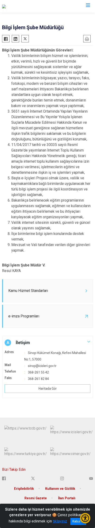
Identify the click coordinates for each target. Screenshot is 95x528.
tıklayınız (60, 521)
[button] (47, 342)
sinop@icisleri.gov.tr (42, 366)
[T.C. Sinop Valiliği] (15, 6)
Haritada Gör (48, 388)
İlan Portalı (66, 498)
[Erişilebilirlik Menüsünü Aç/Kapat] (85, 518)
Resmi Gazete (35, 498)
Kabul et (78, 521)
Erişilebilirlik (24, 489)
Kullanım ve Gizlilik (60, 489)
